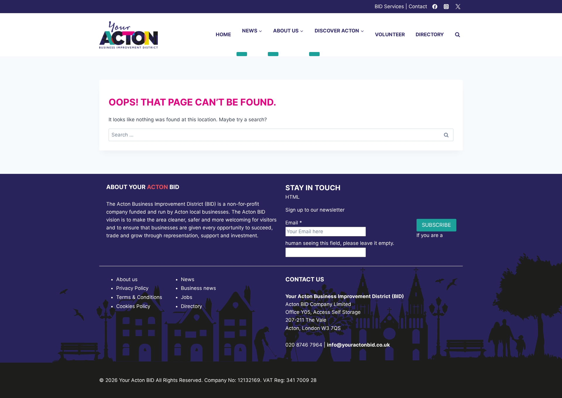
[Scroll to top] (547, 377)
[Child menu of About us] (273, 54)
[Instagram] (446, 7)
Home (223, 34)
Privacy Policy (132, 288)
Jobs (186, 297)
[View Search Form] (457, 35)
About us (127, 279)
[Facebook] (435, 7)
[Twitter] (458, 7)
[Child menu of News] (242, 54)
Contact (418, 6)
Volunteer (390, 34)
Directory (430, 34)
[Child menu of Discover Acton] (314, 54)
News (187, 279)
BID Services (389, 6)
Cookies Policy (133, 306)
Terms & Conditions (139, 297)
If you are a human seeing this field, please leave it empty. (364, 239)
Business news (198, 288)
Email (293, 223)
